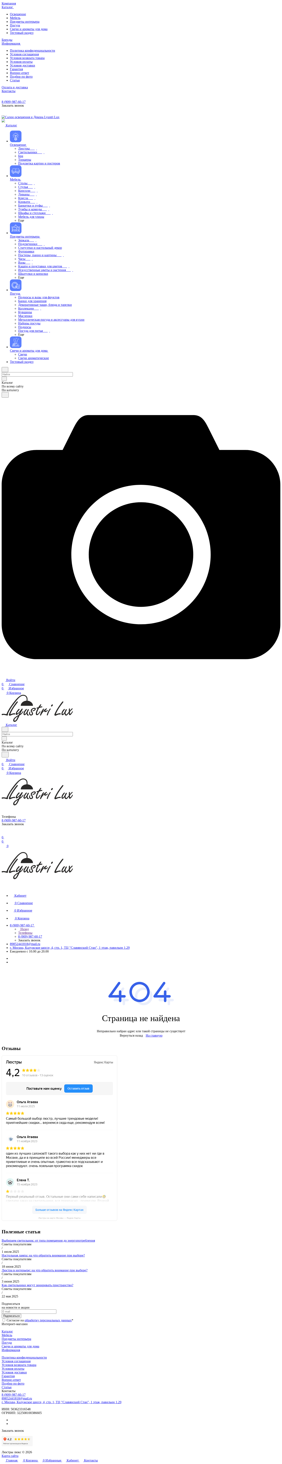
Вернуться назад (131, 1035)
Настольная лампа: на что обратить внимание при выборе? (43, 1255)
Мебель (7, 1335)
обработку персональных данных (48, 1320)
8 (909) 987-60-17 (14, 102)
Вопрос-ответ (11, 1380)
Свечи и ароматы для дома (20, 1346)
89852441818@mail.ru (25, 944)
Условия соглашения (16, 1361)
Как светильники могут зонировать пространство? (37, 1285)
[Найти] (5, 395)
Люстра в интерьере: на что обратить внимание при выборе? (45, 1270)
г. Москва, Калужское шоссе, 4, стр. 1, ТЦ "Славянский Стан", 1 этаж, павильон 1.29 (70, 947)
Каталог (7, 1331)
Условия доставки (14, 1372)
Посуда (7, 1342)
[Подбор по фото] (141, 675)
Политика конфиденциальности (24, 1357)
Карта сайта (10, 1456)
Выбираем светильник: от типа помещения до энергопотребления (48, 1240)
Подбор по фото (13, 1383)
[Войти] (3, 833)
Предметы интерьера (16, 1339)
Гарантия (8, 1376)
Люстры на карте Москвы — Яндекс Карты (59, 1218)
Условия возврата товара (19, 1365)
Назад (24, 929)
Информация (11, 1350)
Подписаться (11, 1315)
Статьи (7, 1387)
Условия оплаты (13, 1368)
